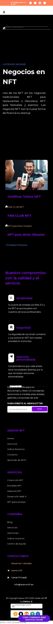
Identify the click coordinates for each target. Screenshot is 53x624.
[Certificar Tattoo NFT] (26, 175)
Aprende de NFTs (16, 460)
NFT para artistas (16, 502)
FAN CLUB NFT (19, 215)
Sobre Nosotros (16, 449)
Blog (10, 522)
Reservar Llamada (21, 563)
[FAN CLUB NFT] (26, 207)
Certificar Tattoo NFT (24, 196)
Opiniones (13, 533)
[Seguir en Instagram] (35, 3)
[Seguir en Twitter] (30, 3)
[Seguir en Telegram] (40, 3)
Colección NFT (15, 480)
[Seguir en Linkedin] (44, 3)
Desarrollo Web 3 (16, 496)
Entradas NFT (14, 485)
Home (10, 438)
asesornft (16, 570)
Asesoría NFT (14, 491)
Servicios (12, 444)
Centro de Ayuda (16, 544)
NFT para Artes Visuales (26, 234)
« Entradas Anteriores (16, 245)
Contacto (12, 454)
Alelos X (27, 601)
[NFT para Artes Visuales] (26, 226)
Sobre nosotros (15, 538)
